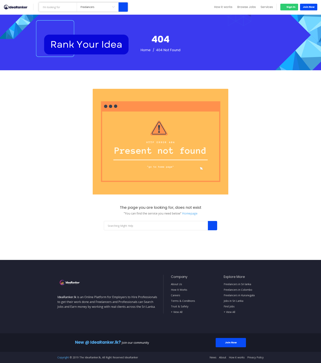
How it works (223, 7)
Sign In (290, 7)
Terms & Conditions (183, 300)
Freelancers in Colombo (238, 289)
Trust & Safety (179, 306)
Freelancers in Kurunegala (239, 295)
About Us (176, 284)
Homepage (189, 213)
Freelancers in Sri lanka (237, 284)
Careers (175, 295)
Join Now (308, 7)
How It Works (179, 289)
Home (145, 50)
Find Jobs (229, 306)
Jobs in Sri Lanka (233, 300)
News (213, 357)
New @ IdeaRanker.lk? (98, 342)
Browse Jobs (246, 7)
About (222, 357)
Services (267, 7)
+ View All (176, 312)
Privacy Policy (255, 357)
